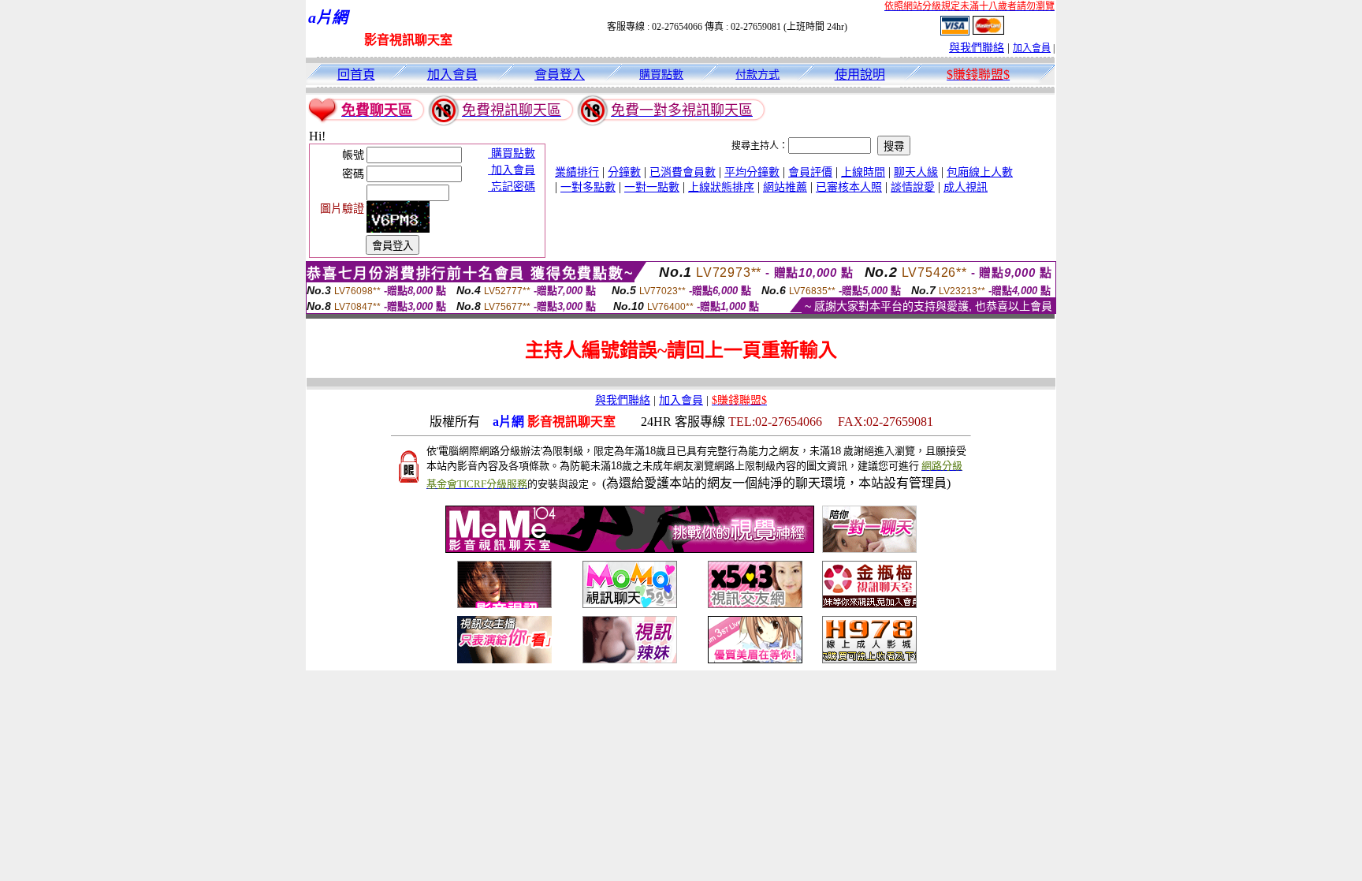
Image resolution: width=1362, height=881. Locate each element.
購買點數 (661, 74)
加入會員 (1032, 48)
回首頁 (356, 74)
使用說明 (860, 74)
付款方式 (757, 74)
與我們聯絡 (976, 48)
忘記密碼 (511, 186)
